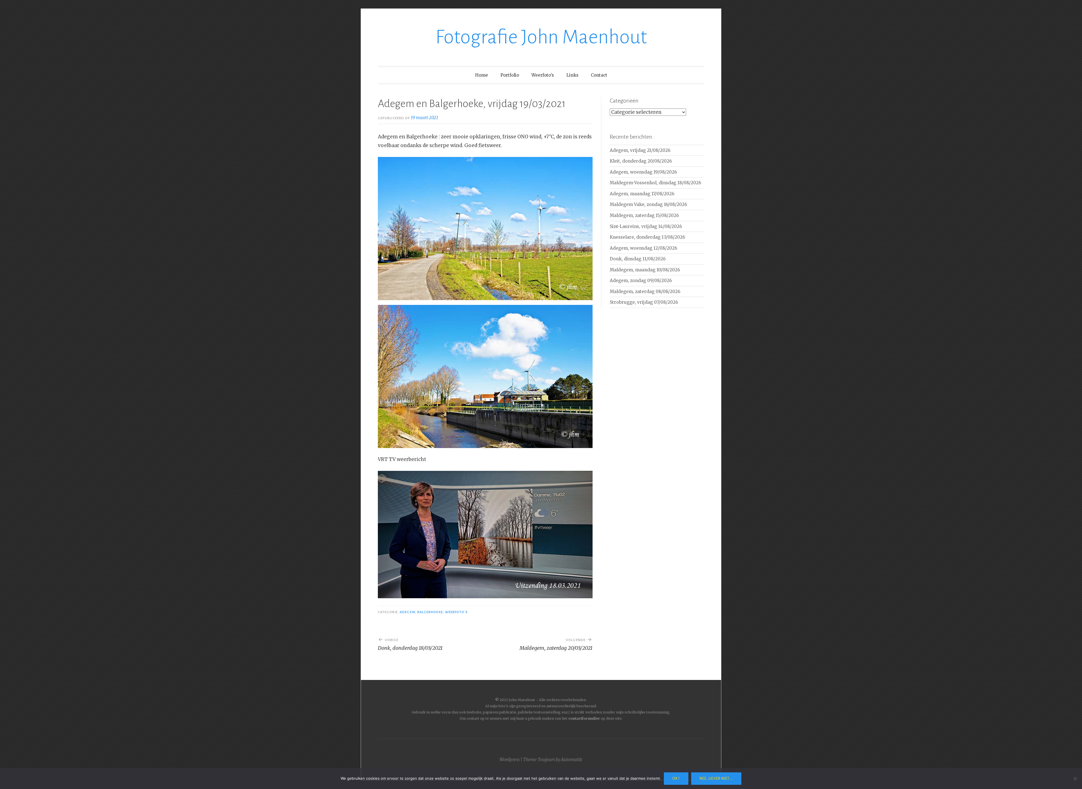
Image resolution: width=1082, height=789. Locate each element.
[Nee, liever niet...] (1075, 778)
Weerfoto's (456, 612)
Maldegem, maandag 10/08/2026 (645, 269)
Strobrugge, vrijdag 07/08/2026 (644, 302)
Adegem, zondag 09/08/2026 (641, 280)
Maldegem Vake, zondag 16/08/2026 (648, 204)
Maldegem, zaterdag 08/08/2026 (645, 291)
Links (572, 75)
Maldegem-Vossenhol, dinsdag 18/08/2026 (655, 182)
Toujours (546, 759)
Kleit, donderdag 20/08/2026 (641, 161)
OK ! (676, 779)
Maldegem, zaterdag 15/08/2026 (644, 215)
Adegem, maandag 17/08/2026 (642, 193)
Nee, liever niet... (716, 779)
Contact (599, 75)
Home (481, 75)
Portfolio (509, 75)
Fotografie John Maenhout (541, 37)
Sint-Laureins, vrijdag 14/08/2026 (646, 226)
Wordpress (510, 759)
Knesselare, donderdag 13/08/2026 (647, 237)
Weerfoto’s (542, 75)
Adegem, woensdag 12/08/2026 (643, 248)
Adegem (407, 612)
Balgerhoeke (430, 612)
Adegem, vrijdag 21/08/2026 (640, 150)
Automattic (572, 759)
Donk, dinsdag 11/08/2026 (638, 258)
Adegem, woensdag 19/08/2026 (643, 172)
